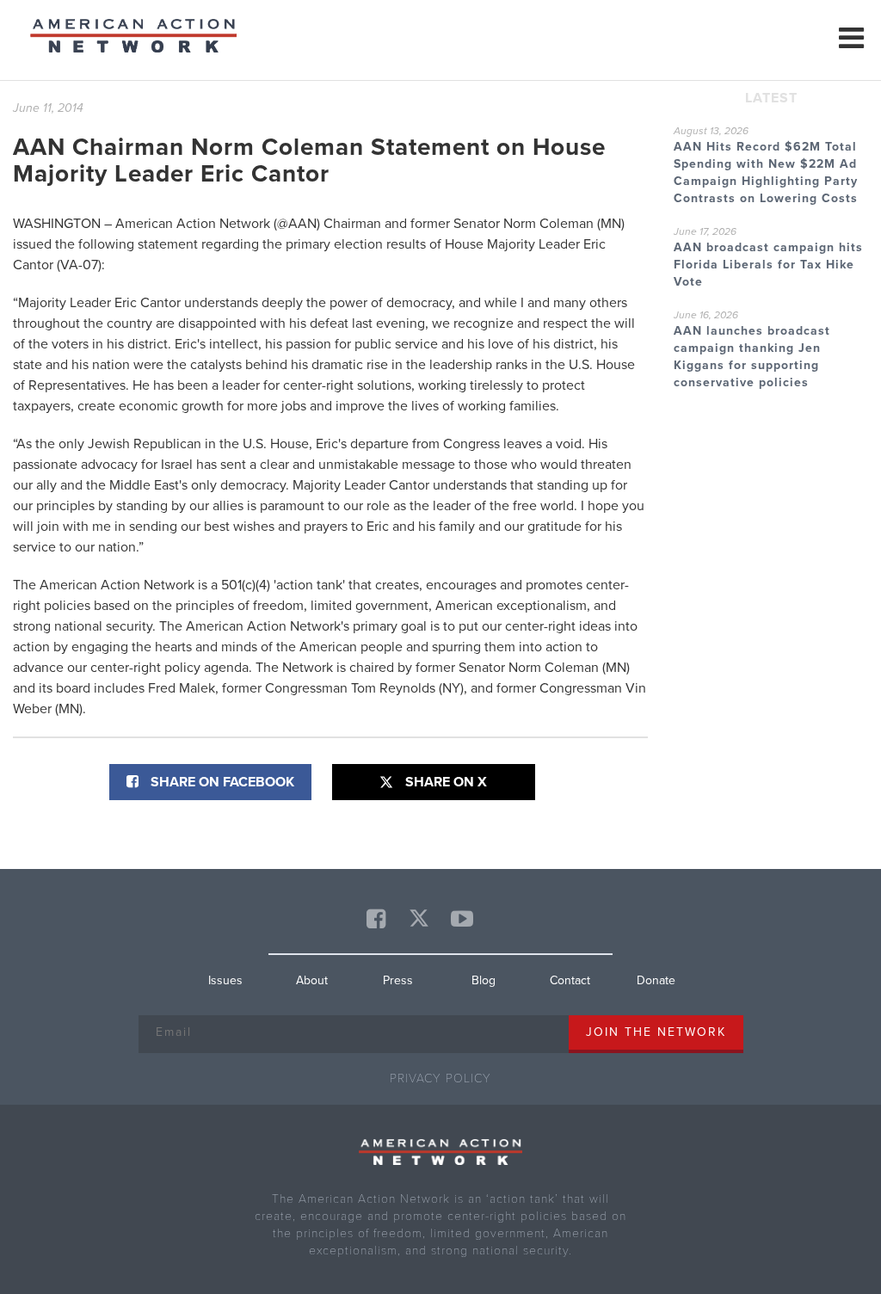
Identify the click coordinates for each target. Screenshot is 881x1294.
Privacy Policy (440, 1078)
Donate (656, 980)
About (312, 980)
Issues (225, 980)
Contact (570, 980)
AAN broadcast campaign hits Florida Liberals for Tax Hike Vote (768, 264)
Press (398, 980)
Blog (483, 980)
